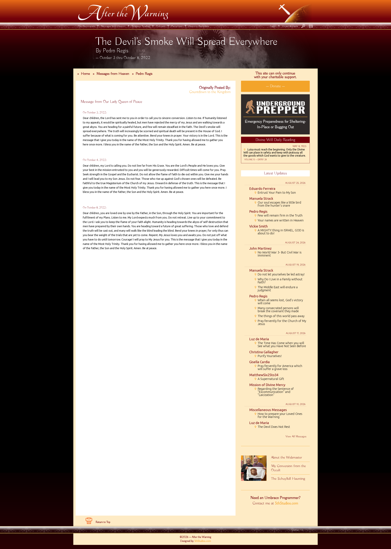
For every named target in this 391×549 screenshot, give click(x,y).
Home (85, 73)
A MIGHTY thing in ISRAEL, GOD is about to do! (279, 232)
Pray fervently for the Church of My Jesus (280, 322)
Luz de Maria (259, 339)
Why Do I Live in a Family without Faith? (278, 281)
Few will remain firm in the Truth (278, 215)
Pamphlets (176, 26)
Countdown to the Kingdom (210, 92)
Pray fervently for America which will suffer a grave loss (278, 367)
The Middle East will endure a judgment (276, 289)
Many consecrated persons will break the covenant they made (276, 310)
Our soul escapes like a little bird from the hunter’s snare (277, 204)
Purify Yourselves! (268, 356)
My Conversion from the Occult (288, 468)
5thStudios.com (286, 503)
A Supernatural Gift (269, 378)
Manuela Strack (261, 198)
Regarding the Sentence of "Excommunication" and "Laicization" (274, 391)
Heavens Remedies (198, 26)
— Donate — (275, 86)
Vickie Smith (258, 226)
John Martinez (260, 248)
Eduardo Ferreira (262, 188)
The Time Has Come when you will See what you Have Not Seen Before (280, 344)
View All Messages (296, 436)
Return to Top (103, 522)
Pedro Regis (144, 73)
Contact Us (297, 530)
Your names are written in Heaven (279, 220)
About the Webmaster (286, 457)
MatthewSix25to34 (263, 375)
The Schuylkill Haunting (288, 478)
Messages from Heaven (113, 26)
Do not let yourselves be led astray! (279, 274)
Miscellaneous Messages (268, 410)
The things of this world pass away (279, 316)
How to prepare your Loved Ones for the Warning (278, 415)
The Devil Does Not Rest (272, 426)
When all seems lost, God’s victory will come (278, 302)
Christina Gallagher (263, 352)
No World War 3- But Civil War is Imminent (277, 254)
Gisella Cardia (259, 362)
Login (273, 26)
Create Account (290, 26)
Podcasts (160, 26)
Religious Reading (141, 26)
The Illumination (86, 26)
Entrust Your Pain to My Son (275, 192)
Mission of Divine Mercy (267, 385)
